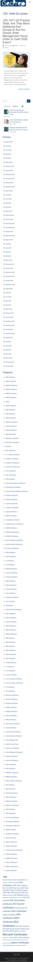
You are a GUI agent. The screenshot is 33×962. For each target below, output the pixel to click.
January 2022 (9, 366)
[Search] (28, 101)
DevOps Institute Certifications (14, 544)
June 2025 (8, 199)
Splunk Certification (11, 838)
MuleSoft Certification (12, 703)
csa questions (20, 897)
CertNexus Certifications (12, 463)
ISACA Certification (11, 654)
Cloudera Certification (12, 495)
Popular (7, 106)
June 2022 (8, 346)
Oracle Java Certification (12, 748)
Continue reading (23, 89)
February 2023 (10, 313)
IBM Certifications (10, 642)
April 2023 (8, 305)
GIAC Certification (11, 581)
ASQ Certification (10, 414)
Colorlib (13, 960)
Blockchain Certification (12, 438)
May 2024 (8, 252)
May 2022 (8, 350)
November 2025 (10, 178)
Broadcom (8, 446)
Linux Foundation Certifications (14, 683)
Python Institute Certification (22, 937)
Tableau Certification (11, 846)
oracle (4, 937)
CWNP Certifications (11, 528)
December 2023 (10, 272)
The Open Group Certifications (14, 850)
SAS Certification (10, 809)
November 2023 (10, 276)
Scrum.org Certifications (12, 817)
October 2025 (9, 182)
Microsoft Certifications (12, 695)
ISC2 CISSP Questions (12, 931)
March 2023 (9, 309)
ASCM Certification (11, 406)
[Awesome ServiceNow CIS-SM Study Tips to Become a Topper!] (6, 129)
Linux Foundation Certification (14, 679)
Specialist (9, 943)
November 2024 (10, 227)
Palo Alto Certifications (12, 760)
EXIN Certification (10, 552)
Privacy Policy (16, 954)
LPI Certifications (10, 691)
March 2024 (9, 260)
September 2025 (10, 187)
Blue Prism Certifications (12, 442)
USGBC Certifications (12, 858)
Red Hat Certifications (12, 793)
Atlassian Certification (12, 422)
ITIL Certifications (10, 671)
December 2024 (10, 223)
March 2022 (9, 358)
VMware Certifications (12, 866)
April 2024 (8, 256)
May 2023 (8, 301)
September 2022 (10, 333)
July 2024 (8, 244)
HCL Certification (10, 601)
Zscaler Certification (11, 870)
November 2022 (10, 325)
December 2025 (10, 174)
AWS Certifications (11, 434)
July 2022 (8, 341)
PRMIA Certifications (11, 777)
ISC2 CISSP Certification (22, 926)
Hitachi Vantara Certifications (14, 609)
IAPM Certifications (11, 626)
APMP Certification (11, 397)
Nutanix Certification (11, 715)
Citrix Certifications (11, 475)
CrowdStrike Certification (12, 520)
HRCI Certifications (11, 618)
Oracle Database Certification (14, 736)
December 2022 (10, 321)
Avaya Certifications (11, 426)
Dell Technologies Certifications (14, 540)
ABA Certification (10, 377)
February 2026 (10, 166)
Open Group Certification (13, 724)
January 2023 (9, 317)
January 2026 (9, 170)
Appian (8, 401)
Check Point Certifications (13, 467)
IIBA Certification (10, 646)
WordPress (24, 960)
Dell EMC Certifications (12, 536)
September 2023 (10, 284)
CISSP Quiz (6, 892)
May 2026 (8, 154)
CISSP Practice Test (11, 890)
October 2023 (9, 280)
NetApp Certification (11, 707)
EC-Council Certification (12, 548)
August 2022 (9, 337)
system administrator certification (19, 945)
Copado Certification (11, 512)
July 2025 (8, 195)
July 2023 (8, 293)
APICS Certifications (11, 389)
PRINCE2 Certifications (12, 772)
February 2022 (10, 362)
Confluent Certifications (12, 507)
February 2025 (10, 215)
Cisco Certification (11, 471)
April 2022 (8, 354)
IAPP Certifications (11, 630)
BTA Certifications (11, 450)
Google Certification (11, 589)
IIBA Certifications (11, 650)
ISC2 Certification (10, 658)
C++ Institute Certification (13, 454)
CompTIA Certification (12, 503)
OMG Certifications (11, 719)
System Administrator (7, 945)
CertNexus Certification (12, 459)
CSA (25, 895)
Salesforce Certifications (12, 805)
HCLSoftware (9, 605)
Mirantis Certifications (12, 699)
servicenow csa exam (7, 939)
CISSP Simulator (15, 892)
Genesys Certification (12, 577)
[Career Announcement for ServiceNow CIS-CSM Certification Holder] (6, 111)
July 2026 (8, 146)
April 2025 (8, 207)
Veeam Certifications (11, 862)
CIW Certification (10, 479)
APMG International (11, 393)
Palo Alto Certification (12, 756)
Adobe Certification (11, 381)
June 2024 (8, 248)
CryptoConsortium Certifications (14, 524)
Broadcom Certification (19, 880)
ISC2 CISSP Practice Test (10, 929)
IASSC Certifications (11, 634)
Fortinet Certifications (12, 573)
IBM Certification (10, 638)
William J (16, 45)
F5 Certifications (10, 565)
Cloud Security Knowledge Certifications (17, 491)
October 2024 (9, 231)
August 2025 (9, 191)
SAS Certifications (11, 813)
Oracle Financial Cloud (12, 744)
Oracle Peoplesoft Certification (14, 752)
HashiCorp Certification (12, 597)
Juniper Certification (11, 675)
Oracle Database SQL (12, 740)
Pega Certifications (11, 764)
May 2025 (8, 203)
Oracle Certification (11, 728)
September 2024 (10, 235)
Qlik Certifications (10, 789)
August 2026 (9, 142)
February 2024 (10, 264)
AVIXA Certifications (11, 430)
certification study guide (13, 882)
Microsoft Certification (15, 934)
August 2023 (9, 289)
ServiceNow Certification (12, 821)
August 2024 (9, 240)
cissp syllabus (9, 895)
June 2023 (8, 297)
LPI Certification (10, 687)
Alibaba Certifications (11, 385)
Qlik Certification (10, 785)
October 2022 (9, 329)
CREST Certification (11, 516)
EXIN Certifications (11, 556)
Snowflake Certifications (12, 834)
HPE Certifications (11, 613)
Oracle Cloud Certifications (13, 732)
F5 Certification (10, 560)
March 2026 (9, 162)
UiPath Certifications (11, 854)
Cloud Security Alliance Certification (15, 483)
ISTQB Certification (11, 662)
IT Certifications (10, 667)
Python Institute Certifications (14, 781)
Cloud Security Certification (13, 487)
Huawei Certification (11, 622)
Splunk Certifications (11, 842)
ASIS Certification (10, 410)
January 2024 (9, 268)
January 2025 (9, 219)
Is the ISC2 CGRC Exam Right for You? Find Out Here (19, 121)
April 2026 (8, 158)
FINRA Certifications (11, 569)
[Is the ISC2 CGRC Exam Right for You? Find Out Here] (6, 121)
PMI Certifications (10, 768)
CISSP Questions (23, 890)
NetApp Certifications (11, 711)
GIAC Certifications (11, 585)
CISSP (14, 885)
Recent (15, 106)
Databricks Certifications (12, 532)
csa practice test (12, 897)
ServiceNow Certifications (13, 826)
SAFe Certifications (11, 797)
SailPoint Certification (12, 801)
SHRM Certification (11, 830)
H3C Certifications (11, 593)
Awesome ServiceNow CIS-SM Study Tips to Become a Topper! (19, 129)
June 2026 (8, 150)
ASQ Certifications (11, 418)
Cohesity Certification (12, 499)
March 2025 (9, 211)
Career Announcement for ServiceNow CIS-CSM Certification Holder (19, 112)
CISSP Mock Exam (14, 888)
